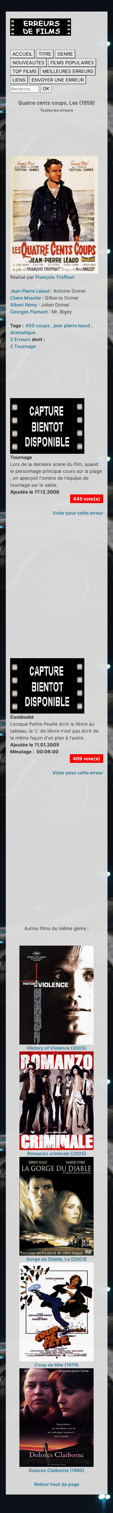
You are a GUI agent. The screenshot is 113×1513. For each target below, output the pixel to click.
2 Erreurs (20, 339)
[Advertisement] (56, 593)
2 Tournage (23, 346)
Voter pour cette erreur (77, 513)
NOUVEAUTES (28, 62)
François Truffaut (55, 277)
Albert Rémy (24, 305)
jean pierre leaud (72, 325)
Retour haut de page (56, 1484)
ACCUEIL (22, 54)
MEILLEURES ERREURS (68, 71)
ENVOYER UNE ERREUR (58, 80)
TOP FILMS (24, 71)
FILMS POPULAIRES (72, 62)
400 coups (38, 325)
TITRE (45, 54)
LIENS (18, 80)
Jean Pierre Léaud (30, 291)
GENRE (65, 54)
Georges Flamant (29, 312)
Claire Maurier (26, 298)
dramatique (22, 332)
